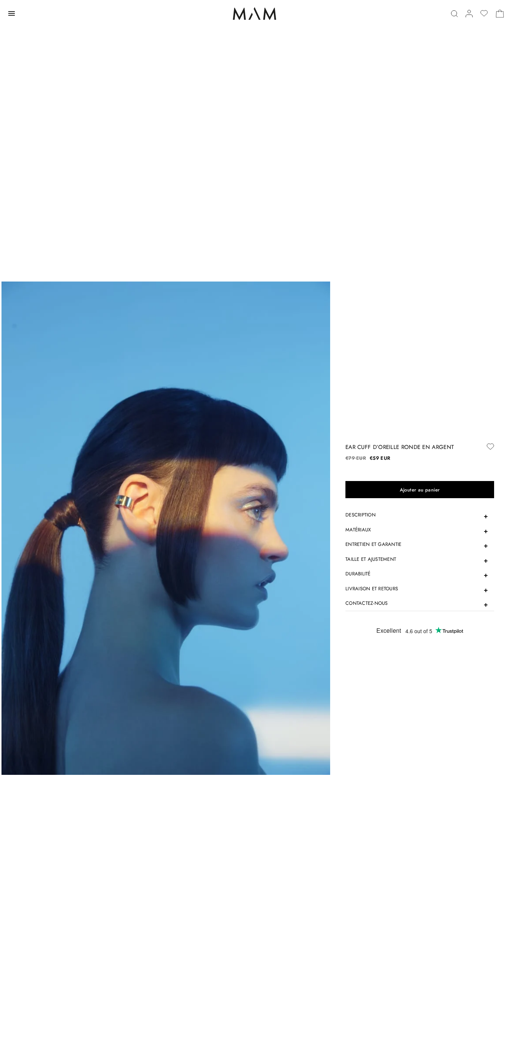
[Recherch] (454, 13)
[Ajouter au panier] (419, 489)
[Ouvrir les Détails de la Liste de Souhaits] (484, 13)
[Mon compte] (469, 14)
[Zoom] (165, 527)
